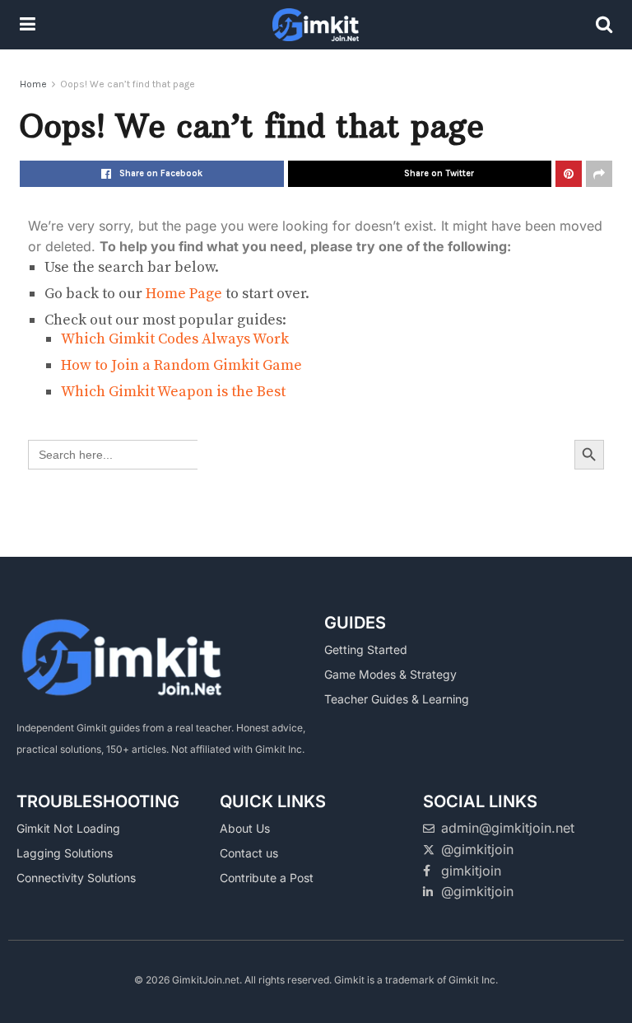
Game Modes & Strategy (390, 674)
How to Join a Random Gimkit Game (181, 365)
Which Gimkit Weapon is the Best (173, 391)
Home (33, 84)
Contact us (249, 853)
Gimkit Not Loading (68, 828)
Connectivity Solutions (76, 878)
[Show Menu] (27, 24)
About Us (245, 828)
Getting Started (365, 649)
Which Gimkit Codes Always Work (175, 338)
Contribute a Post (267, 878)
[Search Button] (604, 24)
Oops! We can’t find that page (127, 84)
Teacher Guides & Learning (396, 699)
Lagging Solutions (64, 853)
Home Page (184, 293)
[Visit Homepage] (315, 24)
